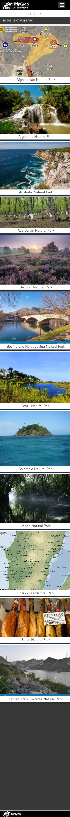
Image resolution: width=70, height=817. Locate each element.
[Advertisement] (35, 755)
